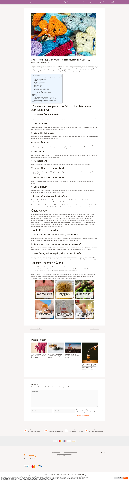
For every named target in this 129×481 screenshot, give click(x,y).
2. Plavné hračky (38, 80)
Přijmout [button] (126, 477)
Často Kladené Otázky (38, 95)
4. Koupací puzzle (38, 83)
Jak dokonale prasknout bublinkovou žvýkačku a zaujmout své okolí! (89, 366)
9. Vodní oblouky (38, 91)
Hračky (37, 62)
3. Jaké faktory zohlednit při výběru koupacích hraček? (46, 100)
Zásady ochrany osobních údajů (64, 454)
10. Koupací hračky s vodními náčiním (43, 92)
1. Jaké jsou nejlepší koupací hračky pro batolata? (45, 97)
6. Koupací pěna (38, 86)
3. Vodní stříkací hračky (40, 82)
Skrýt (113, 2)
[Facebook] (101, 452)
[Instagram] (98, 452)
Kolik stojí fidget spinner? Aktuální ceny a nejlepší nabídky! (55, 356)
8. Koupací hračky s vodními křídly (42, 89)
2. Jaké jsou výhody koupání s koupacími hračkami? (45, 98)
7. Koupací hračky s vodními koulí (42, 88)
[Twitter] (104, 452)
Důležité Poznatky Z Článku (39, 101)
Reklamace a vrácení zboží (70, 452)
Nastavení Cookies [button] (118, 477)
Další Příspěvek (94, 329)
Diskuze (33, 62)
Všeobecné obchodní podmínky (64, 455)
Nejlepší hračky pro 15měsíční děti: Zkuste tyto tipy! (72, 356)
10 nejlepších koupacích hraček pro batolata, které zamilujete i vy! (47, 77)
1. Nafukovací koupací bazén (41, 79)
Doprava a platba (56, 452)
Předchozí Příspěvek (36, 329)
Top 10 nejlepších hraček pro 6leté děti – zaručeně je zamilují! (38, 356)
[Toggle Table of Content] (59, 76)
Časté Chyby (36, 94)
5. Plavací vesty (38, 85)
